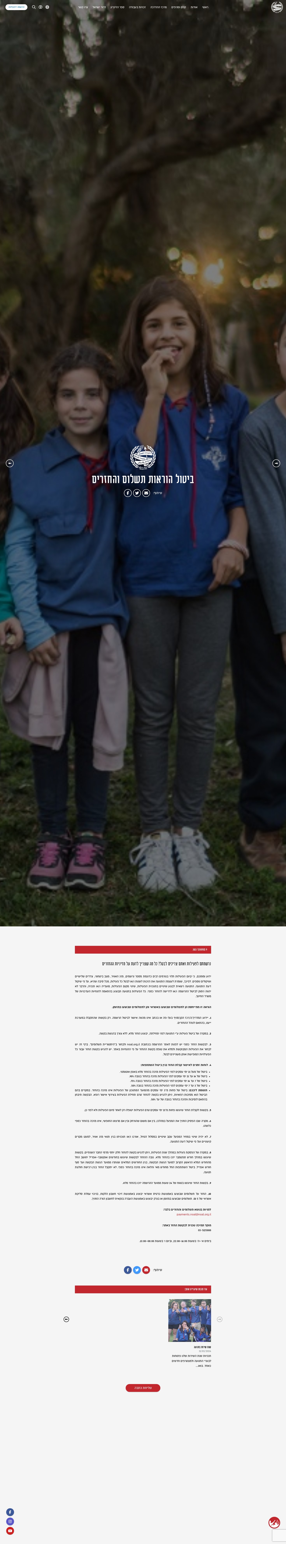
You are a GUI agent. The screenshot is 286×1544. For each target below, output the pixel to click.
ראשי (205, 7)
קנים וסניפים (178, 7)
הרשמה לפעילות (16, 7)
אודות (194, 7)
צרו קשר (83, 7)
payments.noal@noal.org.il (194, 1214)
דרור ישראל (99, 7)
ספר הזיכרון (117, 7)
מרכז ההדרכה (158, 7)
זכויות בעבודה (137, 7)
